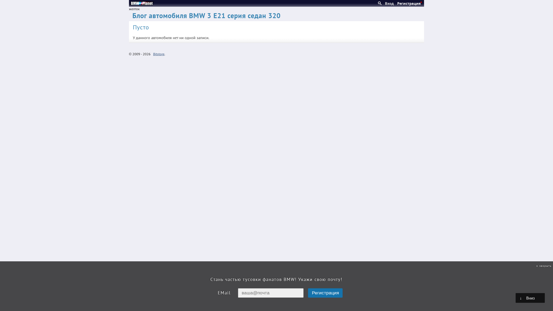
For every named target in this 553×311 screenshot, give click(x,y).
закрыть (545, 265)
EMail (224, 293)
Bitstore (158, 54)
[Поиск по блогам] (379, 3)
